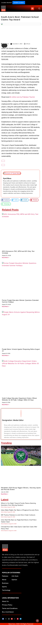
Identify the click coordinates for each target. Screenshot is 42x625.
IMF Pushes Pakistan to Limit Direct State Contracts (18, 515)
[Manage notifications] (37, 620)
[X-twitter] (6, 619)
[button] (32, 8)
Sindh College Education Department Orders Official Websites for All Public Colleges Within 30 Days (19, 399)
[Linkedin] (21, 619)
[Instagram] (9, 619)
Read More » (5, 257)
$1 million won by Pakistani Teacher (22, 97)
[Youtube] (12, 619)
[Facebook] (3, 619)
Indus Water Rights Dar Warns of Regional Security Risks (20, 510)
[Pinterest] (18, 619)
